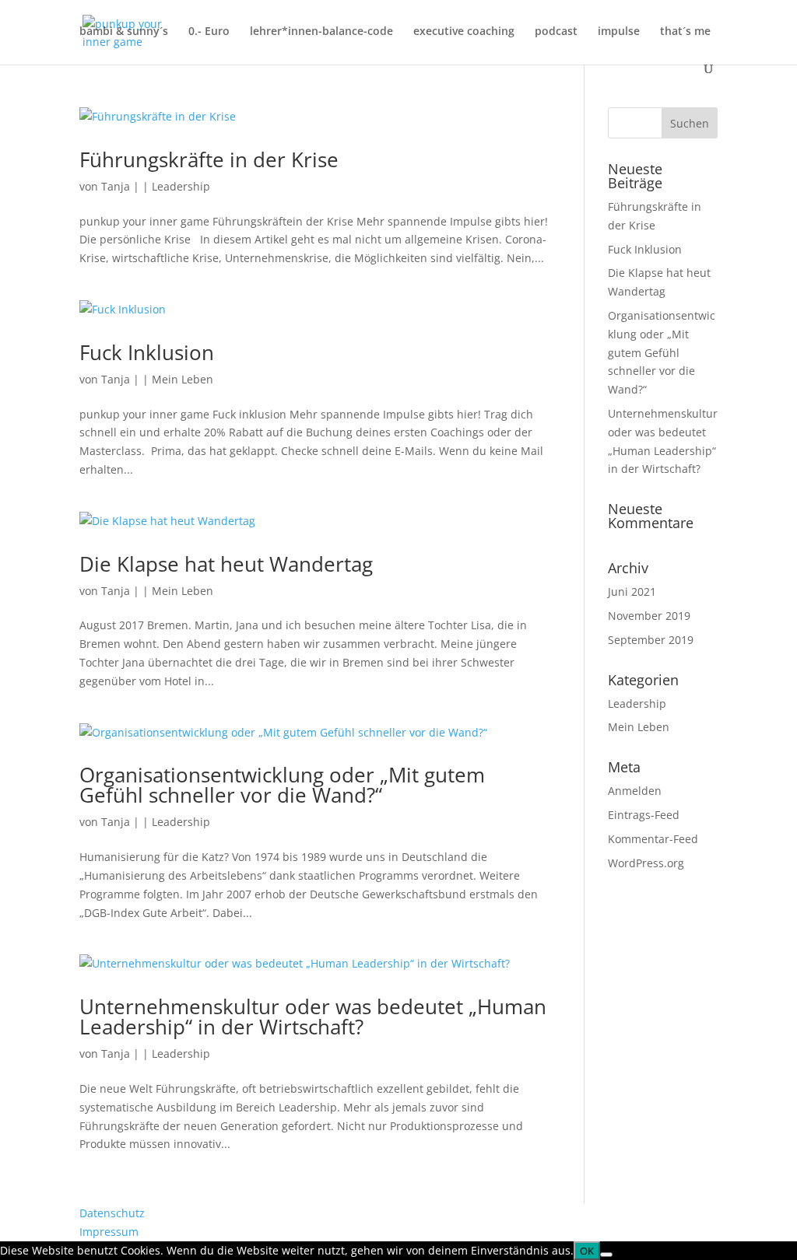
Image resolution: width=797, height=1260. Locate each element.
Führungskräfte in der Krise (209, 159)
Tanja (115, 186)
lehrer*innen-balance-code (321, 32)
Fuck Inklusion (146, 352)
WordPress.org (646, 863)
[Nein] (606, 1254)
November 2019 (649, 615)
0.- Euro (209, 32)
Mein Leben (182, 379)
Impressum (109, 1231)
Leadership (181, 186)
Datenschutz (112, 1213)
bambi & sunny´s (123, 32)
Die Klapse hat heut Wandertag (226, 564)
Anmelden (635, 790)
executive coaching (463, 32)
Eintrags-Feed (643, 814)
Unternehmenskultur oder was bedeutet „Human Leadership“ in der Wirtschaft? (312, 1016)
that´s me (685, 32)
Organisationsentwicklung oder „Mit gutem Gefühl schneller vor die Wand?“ (282, 785)
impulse (619, 32)
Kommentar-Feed (653, 838)
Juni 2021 (632, 591)
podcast (556, 32)
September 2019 (650, 639)
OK (587, 1251)
